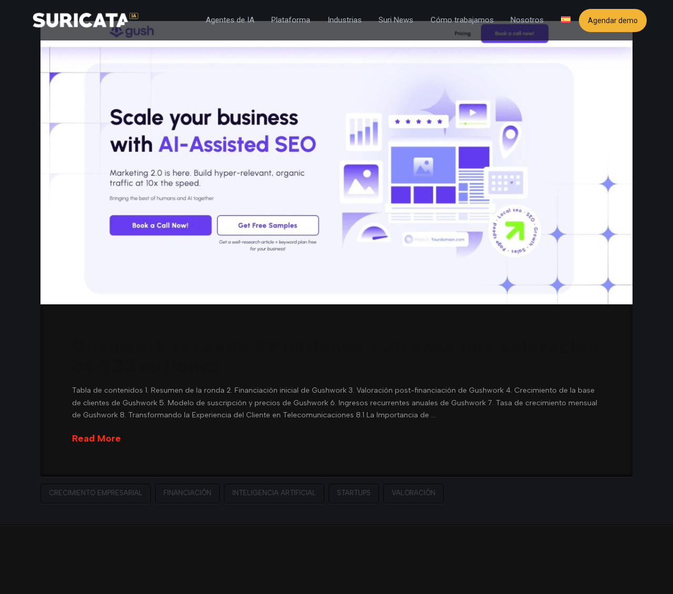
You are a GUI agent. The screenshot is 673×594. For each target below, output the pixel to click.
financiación (187, 493)
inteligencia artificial (274, 493)
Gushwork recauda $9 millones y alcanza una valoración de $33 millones (336, 355)
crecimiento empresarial (95, 493)
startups (354, 493)
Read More (96, 438)
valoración (413, 493)
